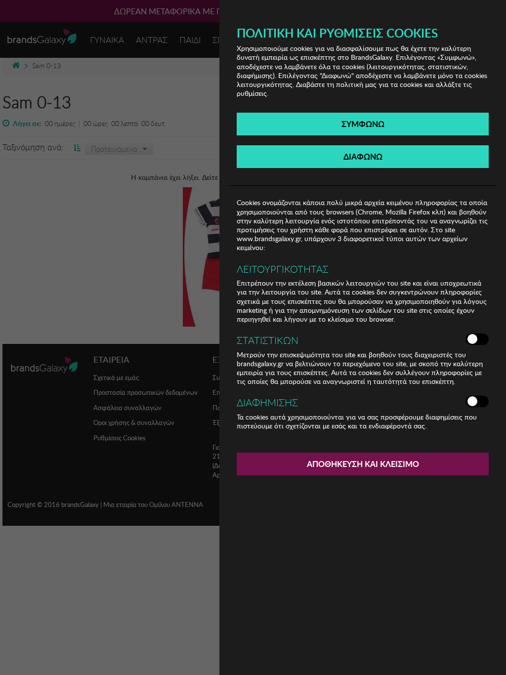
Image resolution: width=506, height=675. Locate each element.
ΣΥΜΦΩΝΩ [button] (362, 123)
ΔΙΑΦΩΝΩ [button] (362, 156)
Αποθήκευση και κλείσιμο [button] (363, 463)
